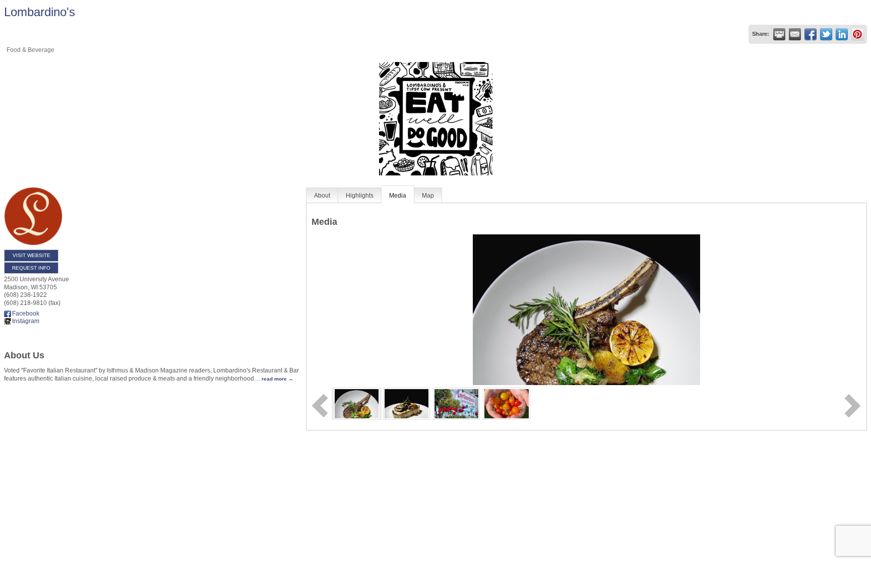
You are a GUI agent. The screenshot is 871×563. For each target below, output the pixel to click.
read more (274, 379)
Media (397, 195)
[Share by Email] (795, 34)
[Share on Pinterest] (857, 34)
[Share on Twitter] (826, 34)
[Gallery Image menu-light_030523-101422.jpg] (406, 403)
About (322, 195)
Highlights (360, 195)
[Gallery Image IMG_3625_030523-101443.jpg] (506, 403)
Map (428, 195)
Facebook (25, 313)
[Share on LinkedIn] (842, 34)
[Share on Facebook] (810, 34)
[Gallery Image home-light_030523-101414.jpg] (356, 403)
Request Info (31, 268)
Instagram (25, 321)
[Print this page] (779, 34)
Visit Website (31, 255)
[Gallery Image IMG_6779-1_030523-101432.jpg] (456, 403)
